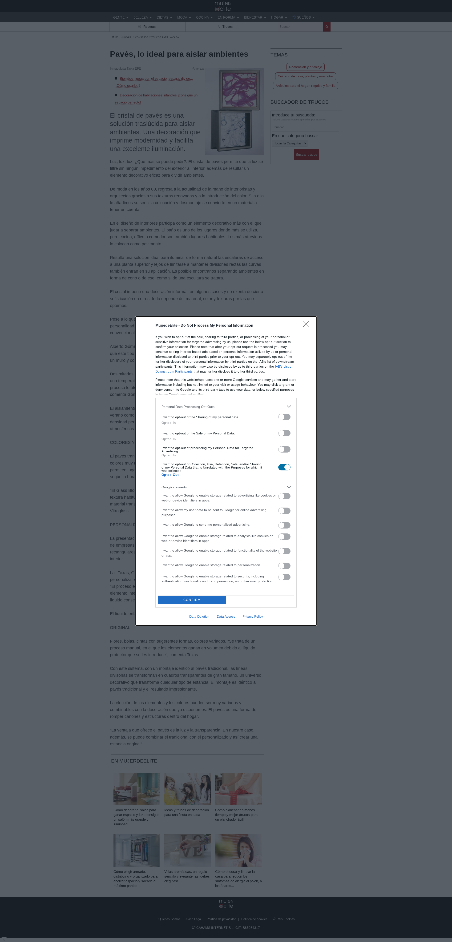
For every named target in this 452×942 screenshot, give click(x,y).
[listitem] (226, 406)
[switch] (284, 417)
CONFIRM (192, 600)
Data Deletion (199, 616)
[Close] (307, 325)
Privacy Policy (252, 616)
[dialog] (226, 471)
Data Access (226, 616)
